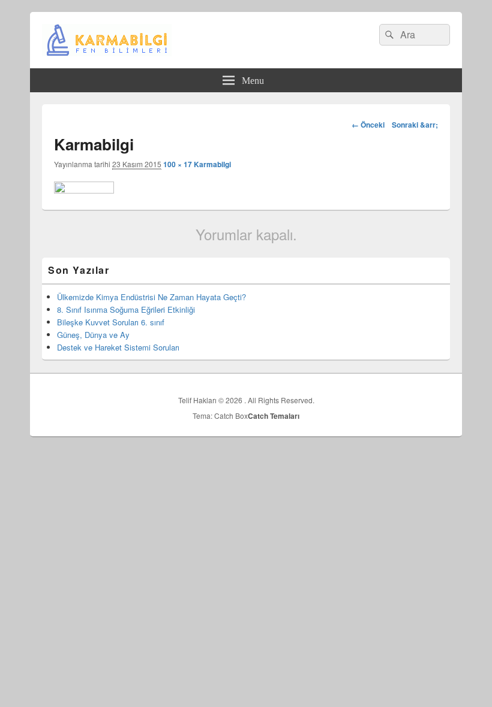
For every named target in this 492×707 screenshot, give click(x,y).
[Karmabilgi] (84, 190)
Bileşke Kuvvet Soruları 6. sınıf (110, 322)
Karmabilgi (212, 164)
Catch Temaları (273, 415)
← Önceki (368, 124)
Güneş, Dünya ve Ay (93, 334)
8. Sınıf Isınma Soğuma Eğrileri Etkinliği (126, 309)
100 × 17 (177, 164)
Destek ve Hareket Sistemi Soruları (118, 347)
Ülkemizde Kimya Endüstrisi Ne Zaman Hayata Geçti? (151, 297)
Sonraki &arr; (415, 124)
